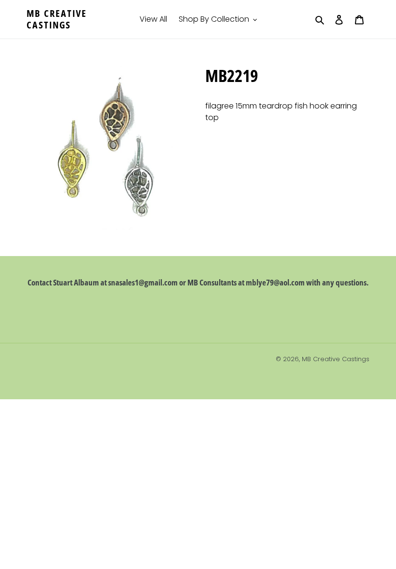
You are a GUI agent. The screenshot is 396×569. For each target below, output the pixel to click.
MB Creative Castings (57, 19)
